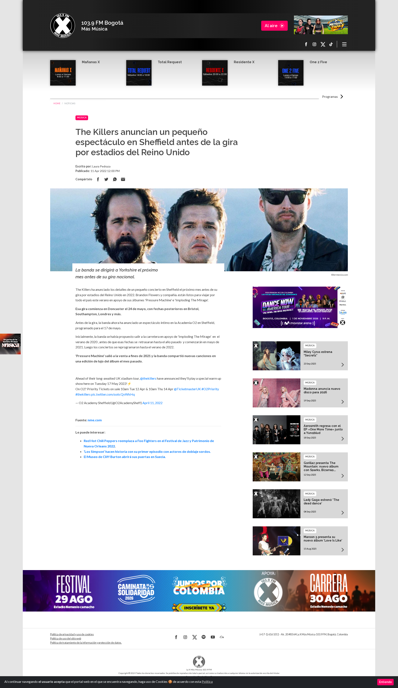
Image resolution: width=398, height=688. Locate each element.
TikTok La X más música (331, 44)
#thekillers (83, 394)
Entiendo (385, 682)
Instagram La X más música (314, 44)
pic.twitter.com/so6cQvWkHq (113, 394)
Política (207, 681)
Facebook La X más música (306, 44)
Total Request (170, 62)
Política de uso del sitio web (65, 638)
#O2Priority (210, 389)
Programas (330, 96)
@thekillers (148, 378)
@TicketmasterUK (187, 389)
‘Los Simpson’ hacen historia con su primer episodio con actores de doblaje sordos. (147, 451)
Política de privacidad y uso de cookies (72, 634)
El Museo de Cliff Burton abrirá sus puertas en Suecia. (125, 457)
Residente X (244, 62)
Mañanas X (91, 62)
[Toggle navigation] (344, 44)
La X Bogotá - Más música (62, 25)
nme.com (95, 420)
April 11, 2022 (152, 403)
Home (56, 103)
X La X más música (322, 44)
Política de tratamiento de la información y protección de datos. (86, 642)
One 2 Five (318, 62)
